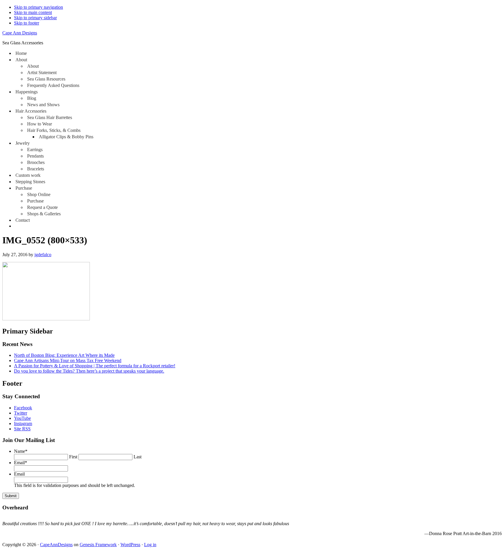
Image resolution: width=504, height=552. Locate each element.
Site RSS (22, 428)
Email (20, 462)
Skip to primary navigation (38, 7)
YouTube (22, 418)
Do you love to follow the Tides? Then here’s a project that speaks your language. (89, 370)
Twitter (20, 412)
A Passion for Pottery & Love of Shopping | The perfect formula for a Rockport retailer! (94, 365)
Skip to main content (33, 12)
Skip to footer (26, 22)
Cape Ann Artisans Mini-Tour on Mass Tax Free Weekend (67, 360)
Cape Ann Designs (19, 32)
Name (20, 451)
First (73, 456)
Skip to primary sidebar (35, 17)
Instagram (23, 423)
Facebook (23, 407)
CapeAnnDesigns (56, 544)
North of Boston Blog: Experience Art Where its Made (64, 355)
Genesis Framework (98, 544)
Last (137, 456)
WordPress (130, 544)
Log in (150, 544)
